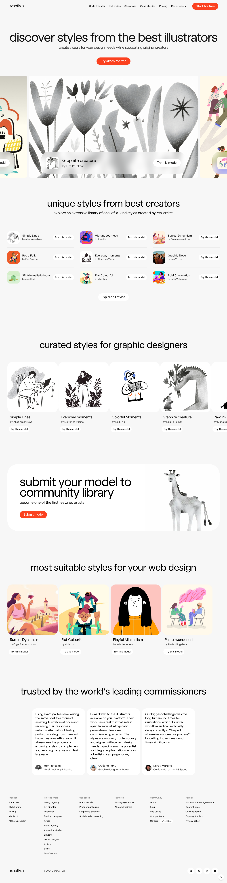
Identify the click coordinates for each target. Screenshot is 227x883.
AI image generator (125, 802)
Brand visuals (86, 802)
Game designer (52, 839)
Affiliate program (17, 821)
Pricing (163, 6)
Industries (115, 6)
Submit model (33, 514)
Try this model (167, 163)
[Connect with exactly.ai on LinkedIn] (207, 871)
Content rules (192, 807)
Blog (152, 807)
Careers (154, 821)
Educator (48, 835)
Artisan (47, 844)
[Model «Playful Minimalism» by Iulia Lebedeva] (136, 619)
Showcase (130, 6)
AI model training (123, 807)
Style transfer (97, 6)
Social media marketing (91, 816)
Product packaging (89, 807)
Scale (47, 849)
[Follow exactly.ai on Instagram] (190, 871)
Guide (153, 802)
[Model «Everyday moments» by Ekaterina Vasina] (113, 257)
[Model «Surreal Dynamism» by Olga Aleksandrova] (186, 237)
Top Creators (50, 853)
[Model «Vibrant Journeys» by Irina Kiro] (113, 237)
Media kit (13, 816)
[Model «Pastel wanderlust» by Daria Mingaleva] (187, 619)
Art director (50, 807)
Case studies (148, 6)
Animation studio (52, 830)
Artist (47, 821)
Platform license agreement (199, 802)
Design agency (51, 802)
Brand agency (51, 825)
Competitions (157, 816)
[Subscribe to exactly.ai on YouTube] (215, 871)
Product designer (53, 816)
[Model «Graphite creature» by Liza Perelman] (113, 163)
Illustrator (49, 812)
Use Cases (155, 812)
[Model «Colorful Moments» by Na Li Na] (134, 397)
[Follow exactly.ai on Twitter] (198, 871)
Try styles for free (113, 61)
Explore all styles (113, 297)
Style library (15, 807)
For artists (14, 802)
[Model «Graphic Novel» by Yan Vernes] (186, 257)
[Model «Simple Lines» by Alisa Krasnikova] (40, 237)
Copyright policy (194, 816)
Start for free (205, 6)
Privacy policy (192, 821)
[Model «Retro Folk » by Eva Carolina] (40, 257)
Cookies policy (193, 812)
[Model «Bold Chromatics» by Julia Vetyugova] (186, 277)
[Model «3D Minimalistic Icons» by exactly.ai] (40, 277)
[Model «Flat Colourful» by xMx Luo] (113, 277)
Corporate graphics (89, 812)
